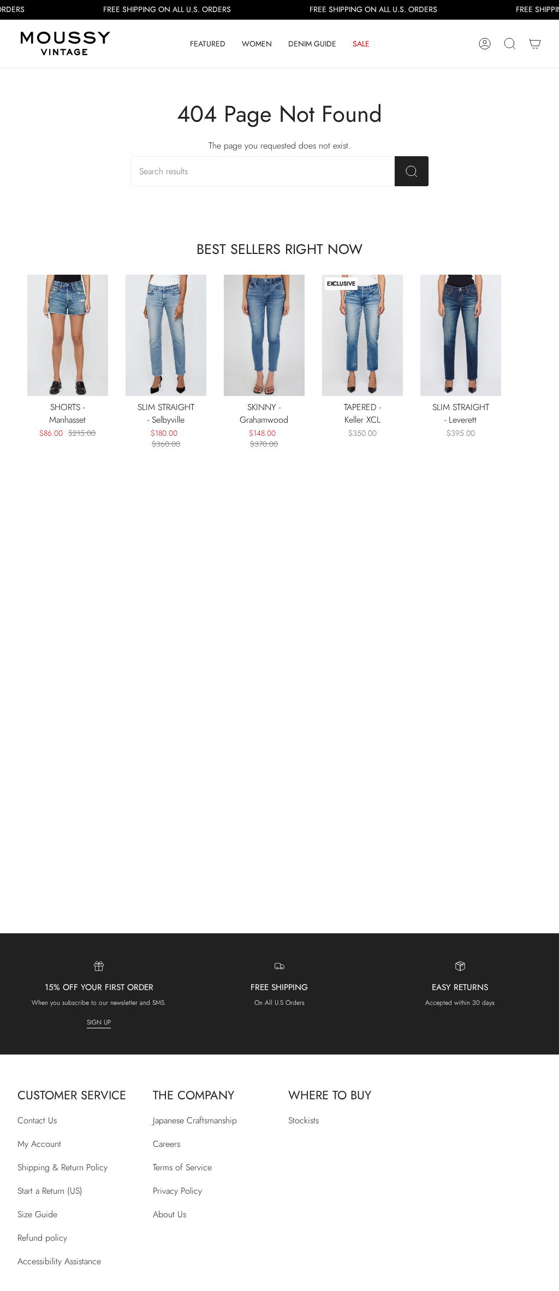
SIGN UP (99, 1022)
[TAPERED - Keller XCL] (362, 335)
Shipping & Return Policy (62, 1167)
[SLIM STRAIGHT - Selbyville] (166, 335)
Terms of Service (182, 1167)
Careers (166, 1144)
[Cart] (535, 43)
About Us (169, 1214)
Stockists (303, 1120)
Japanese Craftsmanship (195, 1120)
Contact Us (37, 1120)
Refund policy (42, 1237)
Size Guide (37, 1214)
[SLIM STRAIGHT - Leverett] (460, 335)
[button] (208, 44)
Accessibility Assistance (59, 1261)
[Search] (412, 171)
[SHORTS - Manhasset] (67, 335)
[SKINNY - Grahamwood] (264, 335)
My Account (39, 1144)
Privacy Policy (177, 1191)
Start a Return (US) (49, 1191)
